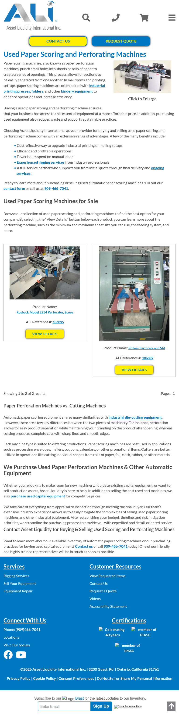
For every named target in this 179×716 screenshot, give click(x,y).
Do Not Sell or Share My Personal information (134, 678)
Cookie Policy (44, 678)
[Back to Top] (171, 706)
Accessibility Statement (108, 606)
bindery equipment (77, 91)
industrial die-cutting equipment (135, 417)
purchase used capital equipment (38, 496)
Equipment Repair (17, 591)
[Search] (86, 18)
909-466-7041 (56, 188)
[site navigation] (172, 17)
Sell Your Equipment (19, 583)
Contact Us (58, 41)
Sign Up (101, 706)
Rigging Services (16, 575)
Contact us (84, 546)
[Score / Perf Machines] (142, 76)
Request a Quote (103, 591)
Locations (11, 637)
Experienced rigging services (41, 162)
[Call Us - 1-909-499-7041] (116, 17)
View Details (44, 333)
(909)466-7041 (28, 629)
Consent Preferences (76, 678)
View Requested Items (107, 575)
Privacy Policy (19, 678)
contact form (14, 188)
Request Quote (121, 41)
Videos (95, 598)
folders (37, 91)
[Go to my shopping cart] (144, 17)
